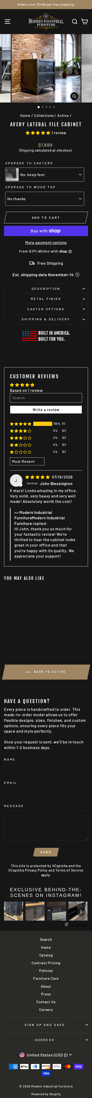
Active (63, 115)
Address (45, 1040)
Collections (44, 115)
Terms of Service (69, 870)
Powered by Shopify (46, 1094)
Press (46, 994)
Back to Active (49, 671)
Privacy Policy (36, 870)
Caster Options (46, 309)
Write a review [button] (46, 409)
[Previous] (11, 911)
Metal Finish (46, 299)
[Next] (81, 911)
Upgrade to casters (29, 163)
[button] (38, 132)
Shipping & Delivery (46, 319)
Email (10, 782)
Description (46, 289)
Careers (46, 1009)
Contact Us (45, 1002)
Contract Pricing (46, 963)
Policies (46, 970)
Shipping (26, 150)
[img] (38, 476)
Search (46, 939)
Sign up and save (45, 1025)
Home (25, 115)
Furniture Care (46, 978)
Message (14, 806)
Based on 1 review (26, 390)
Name (10, 759)
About (46, 986)
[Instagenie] (75, 925)
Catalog (46, 955)
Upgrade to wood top (30, 187)
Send (46, 852)
